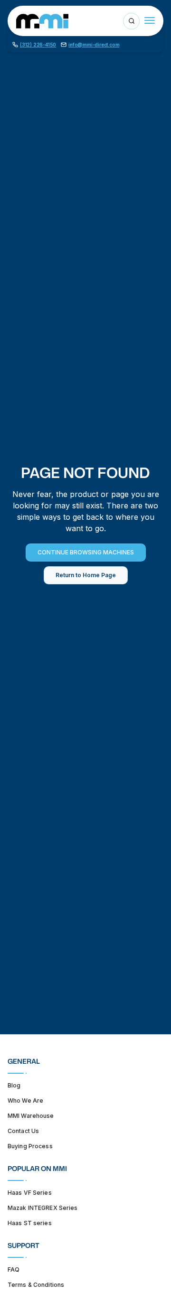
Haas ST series (30, 1223)
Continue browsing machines (86, 552)
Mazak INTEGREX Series (43, 1207)
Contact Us (23, 1130)
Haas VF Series (30, 1192)
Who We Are (25, 1100)
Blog (14, 1085)
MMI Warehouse (31, 1115)
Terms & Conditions (36, 1284)
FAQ (13, 1269)
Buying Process (30, 1146)
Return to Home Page (86, 575)
